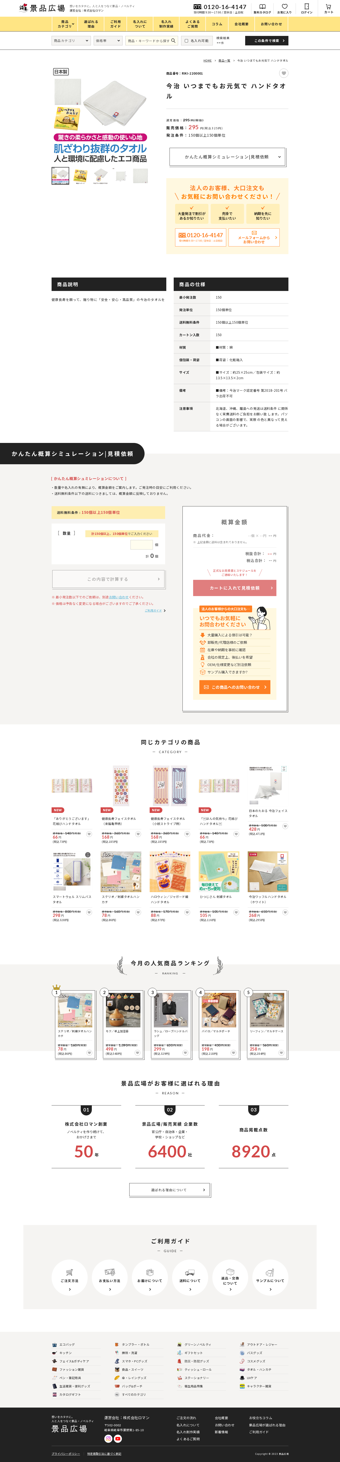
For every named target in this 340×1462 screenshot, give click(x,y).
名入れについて (188, 1425)
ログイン (307, 12)
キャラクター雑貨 (259, 1386)
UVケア (252, 1378)
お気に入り (284, 12)
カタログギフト (70, 1394)
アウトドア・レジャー (262, 1344)
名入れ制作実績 (188, 1432)
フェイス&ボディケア (74, 1361)
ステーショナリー (197, 1378)
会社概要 (221, 1417)
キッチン (65, 1353)
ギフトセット (194, 1353)
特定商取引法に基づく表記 (104, 1454)
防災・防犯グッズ (197, 1361)
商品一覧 (224, 60)
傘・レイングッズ (134, 1378)
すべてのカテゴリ (131, 1394)
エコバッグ (67, 1344)
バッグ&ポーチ (132, 1386)
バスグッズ (255, 1353)
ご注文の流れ (186, 1417)
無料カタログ (262, 12)
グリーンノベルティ (198, 1344)
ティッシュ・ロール (198, 1369)
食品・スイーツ (132, 1369)
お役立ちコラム (260, 1417)
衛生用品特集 (194, 1386)
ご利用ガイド (153, 610)
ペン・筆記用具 (70, 1378)
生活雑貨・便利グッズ (74, 1386)
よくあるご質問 (188, 1439)
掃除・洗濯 (129, 1353)
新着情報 (221, 1432)
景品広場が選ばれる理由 (267, 1425)
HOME (208, 60)
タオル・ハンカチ (259, 1369)
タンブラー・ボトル (136, 1344)
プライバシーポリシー (66, 1454)
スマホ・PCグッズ (134, 1361)
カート (329, 12)
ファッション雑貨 (71, 1369)
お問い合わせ (119, 597)
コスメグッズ (256, 1361)
